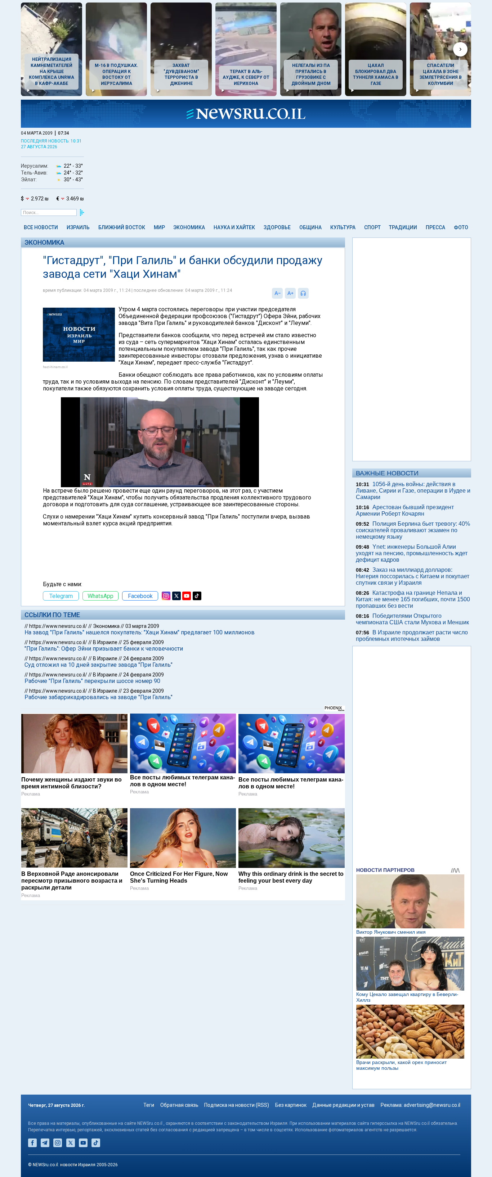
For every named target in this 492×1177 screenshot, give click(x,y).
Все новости (41, 227)
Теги (148, 1105)
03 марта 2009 (142, 626)
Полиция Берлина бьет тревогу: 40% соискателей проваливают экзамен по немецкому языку (413, 530)
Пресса (435, 227)
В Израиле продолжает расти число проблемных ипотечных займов (412, 635)
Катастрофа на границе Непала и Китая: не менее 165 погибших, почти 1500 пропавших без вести (413, 599)
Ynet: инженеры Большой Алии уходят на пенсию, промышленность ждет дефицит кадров (412, 553)
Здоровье (277, 227)
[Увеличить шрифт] (290, 293)
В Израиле (105, 642)
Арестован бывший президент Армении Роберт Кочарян (405, 510)
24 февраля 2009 (143, 658)
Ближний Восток (121, 227)
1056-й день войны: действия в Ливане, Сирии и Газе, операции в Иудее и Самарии (413, 490)
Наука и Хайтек (234, 227)
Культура (342, 227)
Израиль (78, 227)
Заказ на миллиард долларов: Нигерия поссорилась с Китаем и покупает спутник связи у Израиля (412, 576)
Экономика (189, 227)
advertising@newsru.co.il (432, 1105)
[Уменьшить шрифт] (277, 293)
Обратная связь (179, 1105)
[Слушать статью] (310, 293)
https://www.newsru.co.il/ (58, 626)
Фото (461, 227)
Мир (159, 227)
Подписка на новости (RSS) (236, 1105)
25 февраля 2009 (143, 642)
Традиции (403, 227)
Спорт (372, 227)
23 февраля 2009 (143, 691)
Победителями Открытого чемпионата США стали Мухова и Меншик (412, 619)
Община (310, 227)
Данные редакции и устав (343, 1105)
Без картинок (291, 1105)
